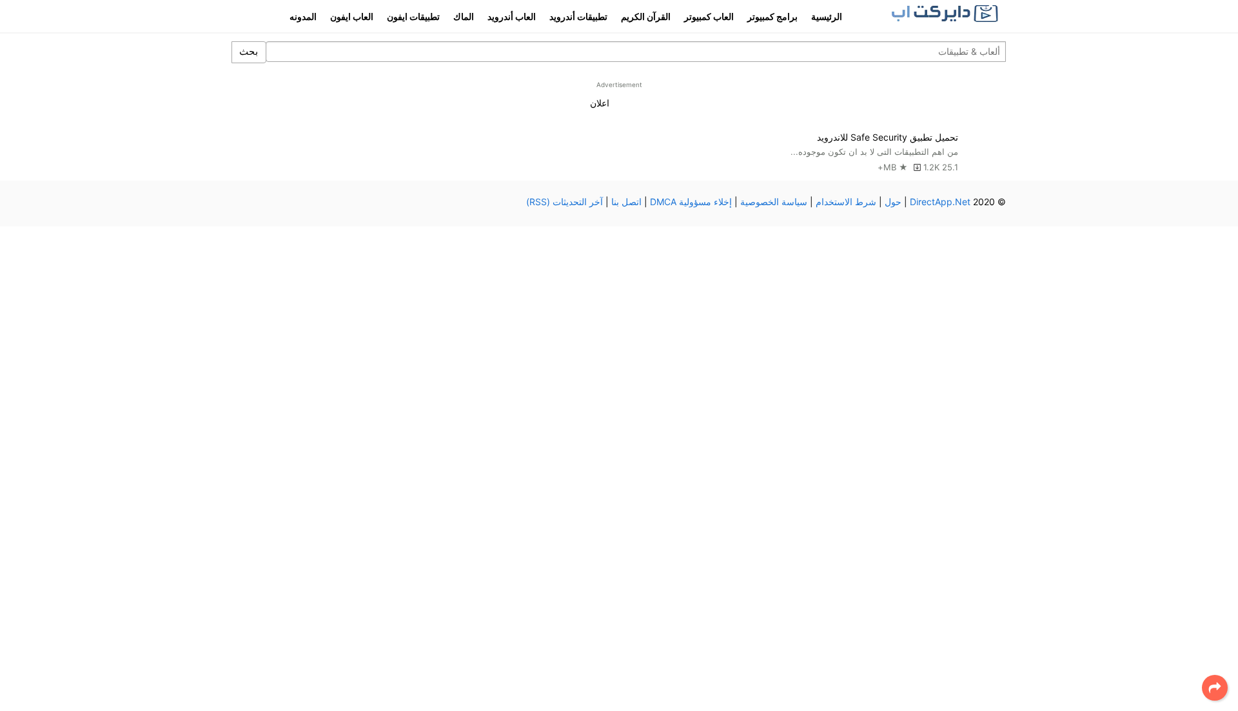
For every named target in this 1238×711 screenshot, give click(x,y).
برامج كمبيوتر (772, 16)
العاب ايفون (351, 16)
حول (893, 201)
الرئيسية (826, 16)
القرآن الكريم (646, 16)
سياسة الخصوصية (773, 201)
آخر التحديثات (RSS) (564, 201)
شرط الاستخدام (846, 201)
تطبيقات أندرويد (578, 16)
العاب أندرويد (511, 16)
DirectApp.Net (940, 201)
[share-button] (1215, 688)
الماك (463, 16)
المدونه (303, 16)
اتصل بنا (626, 201)
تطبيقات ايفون (413, 16)
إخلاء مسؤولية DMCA (691, 201)
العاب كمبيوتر (709, 16)
